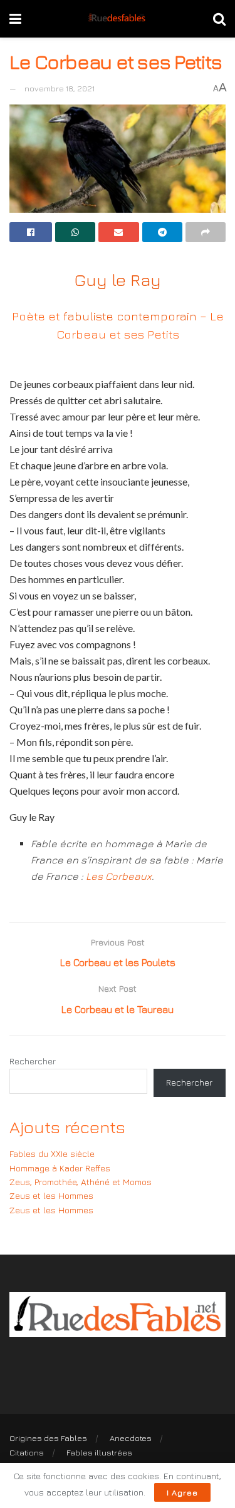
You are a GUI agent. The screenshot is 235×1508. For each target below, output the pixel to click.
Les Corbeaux (119, 876)
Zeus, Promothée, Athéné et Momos (80, 1181)
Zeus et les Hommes (51, 1195)
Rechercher (32, 1061)
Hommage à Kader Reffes (59, 1168)
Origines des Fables (48, 1438)
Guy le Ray (118, 280)
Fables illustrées (99, 1452)
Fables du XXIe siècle (52, 1153)
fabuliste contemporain (130, 315)
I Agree (182, 1492)
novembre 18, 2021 (59, 88)
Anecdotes (131, 1438)
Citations (26, 1452)
